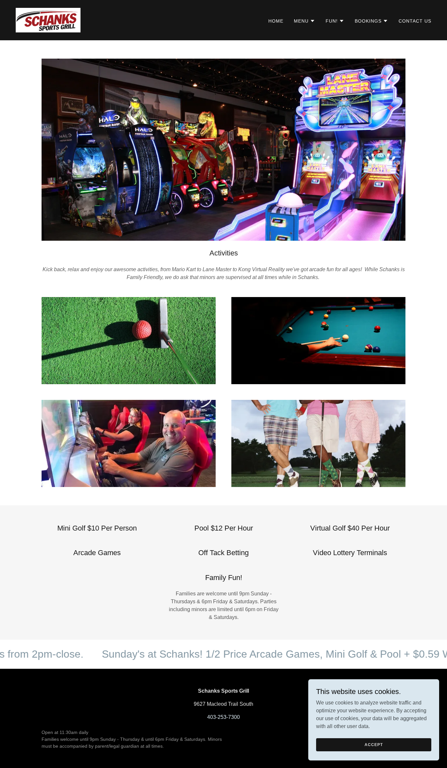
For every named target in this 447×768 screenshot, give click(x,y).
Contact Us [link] (415, 21)
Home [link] (275, 21)
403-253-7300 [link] (223, 717)
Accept (374, 744)
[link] (48, 20)
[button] (304, 21)
